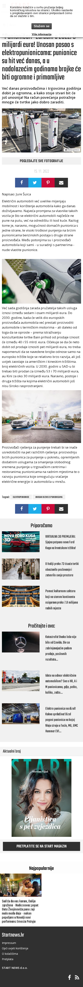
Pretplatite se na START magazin (42, 846)
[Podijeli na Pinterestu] (48, 182)
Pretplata (7, 959)
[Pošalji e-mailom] (61, 182)
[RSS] (77, 977)
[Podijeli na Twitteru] (35, 182)
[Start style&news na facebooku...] (69, 977)
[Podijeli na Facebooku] (21, 182)
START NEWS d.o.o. (15, 968)
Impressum (9, 943)
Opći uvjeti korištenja (15, 948)
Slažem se (41, 26)
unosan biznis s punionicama (49, 497)
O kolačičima (10, 953)
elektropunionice (21, 497)
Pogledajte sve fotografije (41, 161)
